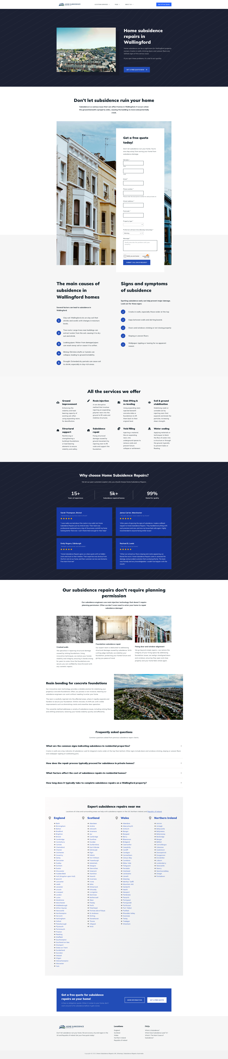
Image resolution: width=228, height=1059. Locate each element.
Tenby (125, 919)
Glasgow (93, 866)
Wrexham (126, 924)
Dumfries (93, 839)
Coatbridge (94, 837)
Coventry (59, 855)
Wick (91, 926)
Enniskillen (160, 858)
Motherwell (94, 897)
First (124, 166)
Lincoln (58, 890)
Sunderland (60, 950)
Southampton (61, 940)
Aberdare (126, 823)
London (59, 895)
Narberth (126, 887)
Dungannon (160, 855)
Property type (128, 221)
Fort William (94, 858)
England (59, 818)
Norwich (59, 916)
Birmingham (60, 826)
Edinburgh (93, 850)
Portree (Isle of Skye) (97, 911)
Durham (59, 866)
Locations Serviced (101, 4)
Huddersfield (61, 874)
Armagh (159, 826)
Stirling (92, 916)
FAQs (116, 4)
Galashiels (93, 863)
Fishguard (126, 866)
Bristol (58, 837)
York (57, 966)
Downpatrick (161, 852)
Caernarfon (127, 845)
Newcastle (60, 911)
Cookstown (160, 850)
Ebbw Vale (127, 863)
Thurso (92, 921)
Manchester (60, 903)
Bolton (58, 829)
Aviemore (93, 831)
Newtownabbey (162, 871)
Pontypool (127, 900)
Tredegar (126, 921)
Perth (92, 905)
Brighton (59, 834)
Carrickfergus (161, 845)
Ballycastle (160, 829)
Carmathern (127, 855)
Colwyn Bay (127, 858)
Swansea (126, 916)
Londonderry (161, 863)
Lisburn (159, 860)
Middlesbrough (61, 905)
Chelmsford (60, 847)
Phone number (128, 189)
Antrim (159, 823)
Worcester (60, 963)
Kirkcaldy (93, 890)
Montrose (93, 895)
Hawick (92, 876)
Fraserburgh (94, 860)
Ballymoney (160, 834)
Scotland (93, 818)
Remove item (140, 233)
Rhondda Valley (129, 913)
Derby (58, 858)
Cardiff (125, 850)
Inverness (93, 879)
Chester (59, 850)
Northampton (61, 913)
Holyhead (126, 871)
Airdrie (92, 826)
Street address (128, 201)
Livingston (93, 892)
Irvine (92, 882)
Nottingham (60, 919)
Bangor (125, 831)
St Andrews (94, 913)
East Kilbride (94, 847)
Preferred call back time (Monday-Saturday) (138, 230)
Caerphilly (127, 847)
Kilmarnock (94, 887)
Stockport (60, 945)
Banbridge (160, 837)
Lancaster (60, 882)
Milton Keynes (61, 908)
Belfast (159, 842)
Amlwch (126, 829)
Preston (59, 932)
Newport (126, 892)
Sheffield (59, 937)
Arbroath (93, 829)
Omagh (159, 874)
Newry (159, 868)
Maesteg (126, 879)
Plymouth (59, 926)
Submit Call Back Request (136, 262)
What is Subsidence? (152, 1030)
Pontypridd (127, 903)
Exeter (58, 868)
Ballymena (160, 831)
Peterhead (94, 908)
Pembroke (127, 895)
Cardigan (126, 852)
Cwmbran (126, 860)
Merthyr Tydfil (128, 882)
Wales (125, 818)
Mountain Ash (128, 884)
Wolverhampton (62, 961)
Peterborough (61, 924)
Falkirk (92, 855)
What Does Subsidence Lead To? (156, 1033)
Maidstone (60, 900)
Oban (92, 900)
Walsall (59, 956)
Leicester (59, 887)
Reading (59, 934)
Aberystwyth (128, 826)
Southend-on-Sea (62, 942)
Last (124, 174)
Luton (58, 897)
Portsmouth (60, 929)
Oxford (58, 921)
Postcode (126, 211)
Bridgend (126, 842)
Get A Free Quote (164, 4)
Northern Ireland (165, 818)
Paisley (92, 903)
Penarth (126, 897)
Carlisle (59, 845)
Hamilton (93, 874)
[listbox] (133, 224)
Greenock (93, 871)
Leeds (58, 884)
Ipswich (59, 879)
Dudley (58, 863)
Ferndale (126, 868)
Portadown (160, 876)
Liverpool (59, 892)
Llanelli (125, 876)
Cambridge (60, 839)
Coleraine (160, 847)
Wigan (58, 958)
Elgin (91, 852)
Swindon (59, 953)
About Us (128, 4)
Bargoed (126, 834)
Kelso (91, 884)
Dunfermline (94, 845)
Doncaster (60, 860)
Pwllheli (126, 911)
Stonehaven (94, 919)
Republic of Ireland (154, 811)
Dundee (92, 842)
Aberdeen (93, 823)
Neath (125, 890)
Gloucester (60, 871)
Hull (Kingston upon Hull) (65, 876)
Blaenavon (127, 839)
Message (126, 238)
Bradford (59, 831)
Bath (58, 823)
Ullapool (93, 924)
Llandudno (127, 874)
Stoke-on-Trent (62, 948)
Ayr (91, 834)
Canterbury (60, 842)
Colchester (60, 852)
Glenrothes (94, 868)
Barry (125, 837)
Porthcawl (127, 905)
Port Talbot (127, 908)
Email (125, 179)
